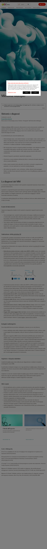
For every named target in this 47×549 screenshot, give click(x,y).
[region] (23, 88)
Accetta (35, 92)
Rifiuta (26, 92)
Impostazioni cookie (12, 92)
